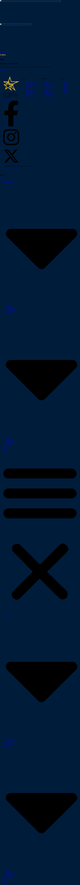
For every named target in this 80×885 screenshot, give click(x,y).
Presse (65, 86)
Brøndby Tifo (48, 84)
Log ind (66, 81)
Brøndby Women (49, 86)
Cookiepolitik (16, 169)
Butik (65, 83)
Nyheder (5, 180)
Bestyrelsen (28, 83)
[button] (40, 532)
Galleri (4, 445)
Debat (4, 447)
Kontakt (66, 84)
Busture (47, 81)
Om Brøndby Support (30, 81)
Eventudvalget (48, 87)
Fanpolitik (8, 444)
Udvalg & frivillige (30, 84)
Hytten (46, 83)
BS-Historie (9, 312)
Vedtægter (27, 86)
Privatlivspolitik (8, 169)
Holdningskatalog (29, 87)
